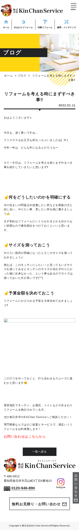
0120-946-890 (23, 488)
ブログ (21, 75)
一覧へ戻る (39, 451)
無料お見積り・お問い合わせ (39, 504)
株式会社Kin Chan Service (35, 525)
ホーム (8, 75)
